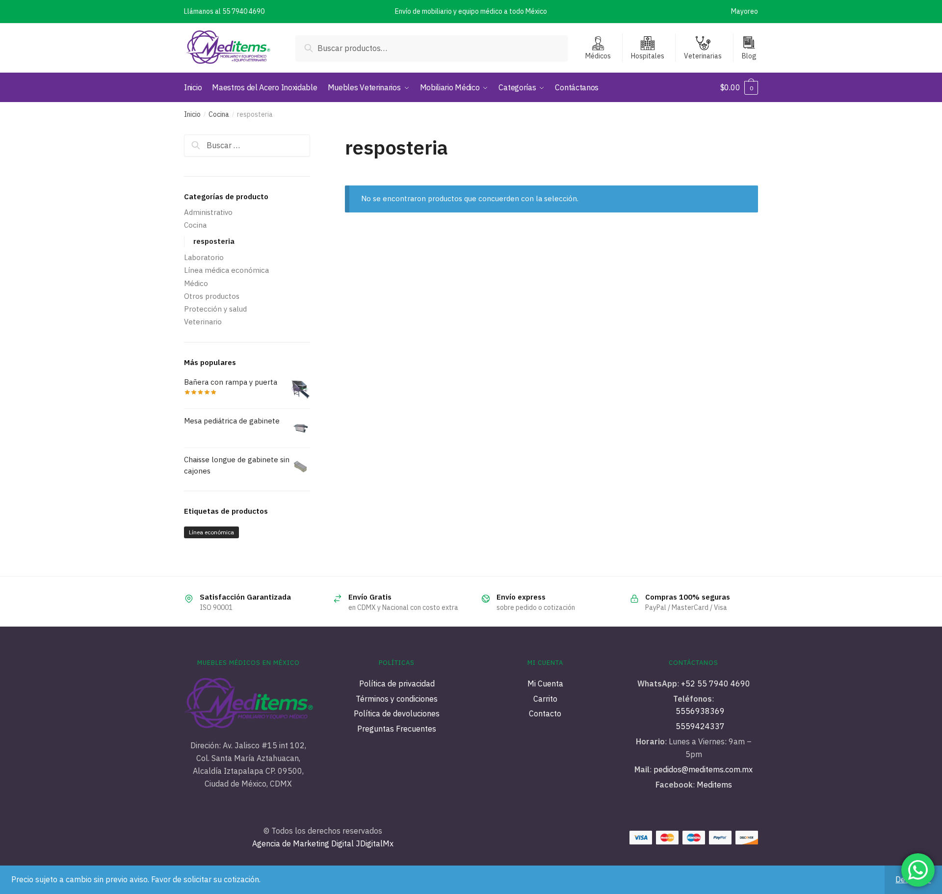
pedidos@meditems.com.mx (702, 769)
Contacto (545, 713)
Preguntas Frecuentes (396, 729)
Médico (196, 283)
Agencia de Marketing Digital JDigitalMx (322, 843)
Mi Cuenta (545, 683)
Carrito (545, 699)
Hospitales (647, 56)
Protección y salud (215, 309)
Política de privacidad (397, 683)
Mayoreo (744, 11)
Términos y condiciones (397, 699)
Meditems (714, 784)
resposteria (214, 241)
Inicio (192, 114)
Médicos (598, 56)
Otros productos (211, 296)
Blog (749, 56)
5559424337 (700, 726)
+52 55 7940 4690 (715, 683)
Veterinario (203, 321)
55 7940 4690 (243, 11)
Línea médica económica (226, 270)
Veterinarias (703, 56)
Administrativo (208, 212)
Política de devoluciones (397, 713)
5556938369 (700, 711)
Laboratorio (204, 257)
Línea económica (211, 532)
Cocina (219, 114)
